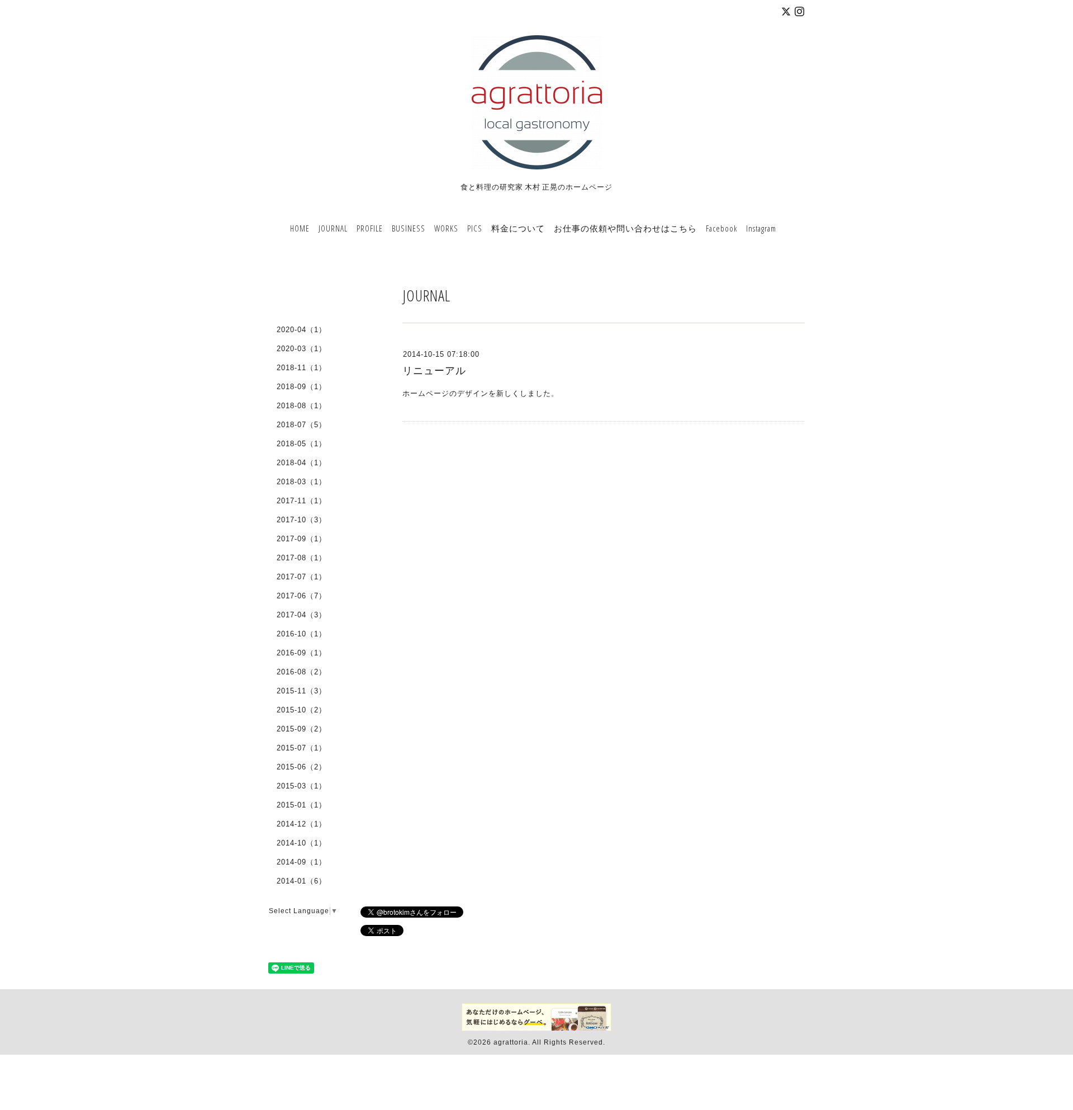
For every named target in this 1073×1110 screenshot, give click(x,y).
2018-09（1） (301, 386)
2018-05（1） (301, 444)
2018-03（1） (301, 482)
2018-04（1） (301, 463)
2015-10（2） (301, 710)
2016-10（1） (301, 634)
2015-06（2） (301, 767)
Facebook (721, 228)
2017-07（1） (301, 577)
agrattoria (510, 1042)
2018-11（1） (301, 367)
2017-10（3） (301, 520)
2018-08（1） (301, 406)
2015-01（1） (301, 805)
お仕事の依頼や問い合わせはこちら (625, 228)
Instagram (761, 228)
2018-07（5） (301, 425)
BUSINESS (408, 228)
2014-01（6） (301, 881)
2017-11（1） (301, 501)
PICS (474, 228)
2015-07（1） (301, 748)
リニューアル (434, 370)
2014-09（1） (301, 862)
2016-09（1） (301, 653)
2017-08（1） (301, 558)
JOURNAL (333, 228)
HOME (300, 228)
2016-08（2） (301, 672)
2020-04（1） (301, 329)
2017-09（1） (301, 539)
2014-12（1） (301, 824)
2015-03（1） (301, 786)
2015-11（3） (301, 691)
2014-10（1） (301, 843)
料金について (518, 228)
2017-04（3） (301, 615)
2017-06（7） (301, 596)
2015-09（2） (301, 729)
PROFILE (370, 228)
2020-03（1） (301, 348)
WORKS (446, 228)
